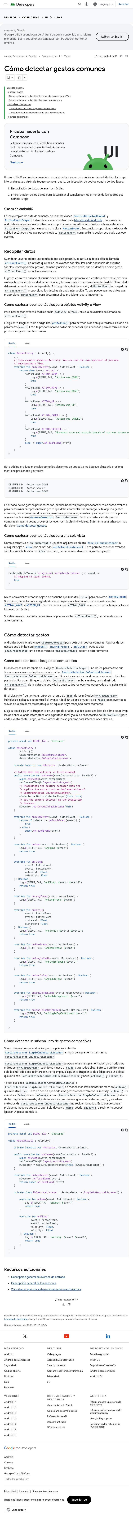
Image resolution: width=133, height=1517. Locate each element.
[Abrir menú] (5, 4)
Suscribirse (79, 1499)
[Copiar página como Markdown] (19, 78)
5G (49, 1381)
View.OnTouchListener (102, 543)
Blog (6, 1381)
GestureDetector (41, 517)
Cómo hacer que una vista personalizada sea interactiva (46, 1289)
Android (8, 1354)
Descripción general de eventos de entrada (38, 1277)
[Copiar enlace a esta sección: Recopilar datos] (38, 252)
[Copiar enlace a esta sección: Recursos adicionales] (49, 1270)
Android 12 (10, 1429)
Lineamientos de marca (45, 1491)
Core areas (31, 17)
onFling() (80, 646)
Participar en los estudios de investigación (105, 1425)
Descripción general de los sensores (33, 1283)
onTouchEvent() (15, 263)
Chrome (8, 1462)
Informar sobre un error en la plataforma (105, 1403)
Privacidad (53, 1376)
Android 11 (10, 1434)
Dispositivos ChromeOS (103, 1365)
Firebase (9, 1468)
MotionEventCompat (18, 220)
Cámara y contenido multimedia (65, 1370)
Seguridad (10, 1365)
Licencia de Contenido (15, 1319)
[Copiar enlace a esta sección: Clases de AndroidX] (36, 209)
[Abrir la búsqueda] (80, 4)
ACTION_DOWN (117, 597)
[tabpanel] (66, 403)
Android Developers (14, 56)
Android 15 (10, 1412)
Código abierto (12, 1370)
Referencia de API (57, 1416)
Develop (10, 17)
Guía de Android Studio (60, 1405)
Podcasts (9, 1387)
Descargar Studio (56, 1421)
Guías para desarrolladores (62, 1410)
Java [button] (27, 343)
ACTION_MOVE (13, 605)
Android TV (96, 1376)
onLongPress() (59, 646)
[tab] (12, 343)
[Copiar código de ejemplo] (127, 349)
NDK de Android (56, 1427)
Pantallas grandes (99, 1354)
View (29, 547)
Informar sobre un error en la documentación (105, 1411)
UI (46, 17)
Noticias (8, 1376)
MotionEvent (71, 228)
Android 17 (10, 1401)
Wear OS (95, 1359)
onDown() (40, 646)
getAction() (60, 323)
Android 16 (10, 1407)
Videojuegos (54, 1354)
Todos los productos (16, 1479)
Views (58, 17)
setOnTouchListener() (68, 547)
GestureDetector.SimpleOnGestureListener (34, 1052)
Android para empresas (17, 1359)
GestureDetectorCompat (89, 216)
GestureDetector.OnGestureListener (86, 672)
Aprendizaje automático (60, 1359)
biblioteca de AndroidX (88, 220)
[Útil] (121, 56)
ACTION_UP (33, 605)
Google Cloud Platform (17, 1473)
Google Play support (101, 1418)
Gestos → (17, 162)
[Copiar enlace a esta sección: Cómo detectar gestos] (52, 635)
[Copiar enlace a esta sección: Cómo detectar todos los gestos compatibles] (80, 661)
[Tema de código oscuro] (122, 349)
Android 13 (10, 1423)
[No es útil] (126, 56)
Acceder (123, 4)
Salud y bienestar (56, 1365)
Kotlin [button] (12, 343)
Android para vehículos (102, 1370)
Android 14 (10, 1418)
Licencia (24, 1491)
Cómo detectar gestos (31, 526)
